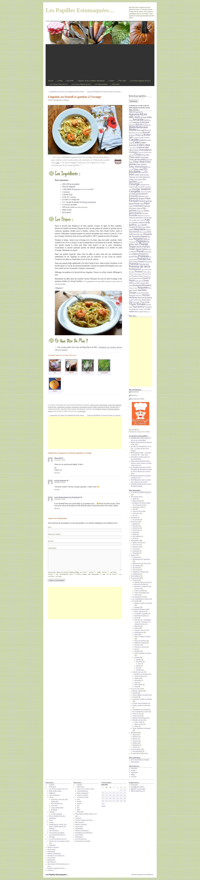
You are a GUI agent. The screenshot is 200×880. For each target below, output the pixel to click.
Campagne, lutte (138, 507)
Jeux (134, 509)
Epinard (133, 198)
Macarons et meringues (140, 718)
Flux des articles (137, 787)
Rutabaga (54, 810)
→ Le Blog (58, 81)
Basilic (139, 124)
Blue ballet (141, 130)
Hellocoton (134, 772)
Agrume (134, 114)
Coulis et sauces (139, 676)
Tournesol (148, 307)
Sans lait (135, 568)
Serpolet (132, 295)
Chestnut (140, 152)
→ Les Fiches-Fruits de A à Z (58, 84)
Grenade (145, 213)
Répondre (57, 472)
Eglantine (141, 196)
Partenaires (134, 522)
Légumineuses (139, 632)
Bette (132, 127)
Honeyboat (139, 218)
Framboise (138, 206)
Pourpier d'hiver (137, 276)
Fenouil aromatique (113, 409)
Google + (134, 770)
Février (79, 801)
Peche (133, 252)
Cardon (147, 137)
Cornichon (140, 182)
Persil (140, 251)
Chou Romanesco (138, 166)
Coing (131, 179)
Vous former (136, 520)
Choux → (52, 797)
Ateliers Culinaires (53, 847)
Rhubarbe (137, 285)
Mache (144, 227)
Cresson (142, 191)
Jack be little (147, 218)
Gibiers (138, 666)
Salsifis (135, 290)
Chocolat (135, 697)
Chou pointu (141, 164)
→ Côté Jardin (114, 84)
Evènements (136, 547)
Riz (135, 649)
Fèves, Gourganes (83, 793)
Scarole (138, 293)
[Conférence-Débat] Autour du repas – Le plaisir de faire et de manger (141, 449)
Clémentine (146, 177)
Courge (134, 184)
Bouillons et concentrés (141, 674)
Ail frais (144, 117)
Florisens (135, 526)
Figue (141, 204)
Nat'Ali (135, 534)
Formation (134, 517)
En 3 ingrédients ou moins (141, 599)
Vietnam (135, 747)
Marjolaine (139, 229)
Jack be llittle (132, 220)
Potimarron (135, 269)
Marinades (137, 680)
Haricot (140, 215)
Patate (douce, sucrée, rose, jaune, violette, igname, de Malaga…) (58, 826)
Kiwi (130, 222)
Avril (78, 799)
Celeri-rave (143, 144)
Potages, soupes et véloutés (143, 603)
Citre (142, 172)
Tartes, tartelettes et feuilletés (142, 728)
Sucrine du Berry (145, 298)
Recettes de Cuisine (135, 432)
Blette (132, 129)
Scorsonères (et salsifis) (56, 833)
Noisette (138, 238)
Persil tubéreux (54, 831)
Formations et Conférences (55, 856)
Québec (135, 743)
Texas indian (145, 302)
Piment (142, 254)
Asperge (135, 122)
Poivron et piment (82, 795)
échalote (67, 192)
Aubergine (144, 122)
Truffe (145, 309)
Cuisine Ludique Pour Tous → (56, 868)
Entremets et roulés (140, 616)
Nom (50, 527)
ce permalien (81, 411)
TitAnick (66, 100)
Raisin (134, 283)
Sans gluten (136, 565)
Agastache (139, 112)
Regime (133, 555)
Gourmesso (136, 528)
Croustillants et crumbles (140, 709)
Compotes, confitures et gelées (142, 699)
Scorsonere (145, 293)
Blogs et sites (95, 405)
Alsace (135, 735)
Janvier (79, 803)
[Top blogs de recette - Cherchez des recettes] (140, 399)
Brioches (135, 693)
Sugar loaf (132, 300)
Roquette (143, 287)
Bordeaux (136, 737)
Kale (147, 219)
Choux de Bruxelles (57, 808)
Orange (50, 411)
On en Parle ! (51, 849)
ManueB (57, 458)
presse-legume (60, 480)
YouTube (133, 776)
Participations (135, 540)
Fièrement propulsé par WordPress (142, 874)
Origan (132, 246)
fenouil (76, 189)
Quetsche (146, 278)
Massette (148, 229)
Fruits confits (138, 722)
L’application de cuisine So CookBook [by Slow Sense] (66, 92)
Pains (136, 682)
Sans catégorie (135, 576)
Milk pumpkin (143, 232)
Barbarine (132, 125)
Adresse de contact (54, 534)
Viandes (137, 657)
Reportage (136, 553)
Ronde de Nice (133, 288)
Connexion (134, 785)
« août (103, 806)
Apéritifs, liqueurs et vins (142, 582)
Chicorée (131, 155)
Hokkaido (132, 218)
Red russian (141, 283)
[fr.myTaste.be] (140, 392)
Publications (51, 851)
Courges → (52, 812)
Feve (136, 203)
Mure (141, 234)
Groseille (133, 215)
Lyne (58, 162)
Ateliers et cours (138, 542)
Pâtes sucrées (138, 724)
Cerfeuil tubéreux (54, 795)
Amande (138, 119)
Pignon (135, 254)
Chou (137, 154)
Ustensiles (136, 513)
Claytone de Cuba (135, 177)
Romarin (146, 285)
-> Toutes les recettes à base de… (141, 492)
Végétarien (136, 574)
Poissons (137, 645)
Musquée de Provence (140, 235)
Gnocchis (137, 626)
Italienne (135, 739)
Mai (78, 808)
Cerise (135, 150)
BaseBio (135, 524)
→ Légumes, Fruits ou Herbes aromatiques (90, 81)
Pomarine (148, 262)
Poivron (141, 261)
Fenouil (88, 372)
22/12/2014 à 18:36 (59, 499)
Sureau (138, 300)
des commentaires (138, 789)
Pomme (133, 263)
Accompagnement (138, 597)
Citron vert (138, 175)
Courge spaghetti (141, 189)
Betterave (142, 127)
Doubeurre (143, 194)
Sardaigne (136, 745)
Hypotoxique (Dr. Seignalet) (141, 559)
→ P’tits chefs (121, 81)
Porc (137, 668)
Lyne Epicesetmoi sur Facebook (67, 497)
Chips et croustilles (140, 593)
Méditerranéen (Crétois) (140, 563)
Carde (141, 137)
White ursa (147, 311)
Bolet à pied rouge (137, 132)
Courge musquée (138, 187)
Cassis (142, 140)
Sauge (132, 292)
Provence (136, 741)
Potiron (139, 271)
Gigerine (139, 208)
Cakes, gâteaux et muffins (141, 695)
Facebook (134, 768)
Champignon (145, 149)
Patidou (145, 249)
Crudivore (136, 557)
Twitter (133, 774)
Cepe (130, 147)
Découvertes (104, 405)
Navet (144, 236)
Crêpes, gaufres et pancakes (142, 705)
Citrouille (146, 175)
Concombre (138, 179)
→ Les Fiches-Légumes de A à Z (139, 81)
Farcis (136, 618)
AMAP (134, 499)
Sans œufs (136, 570)
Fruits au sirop (137, 714)
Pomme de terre (139, 266)
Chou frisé (138, 161)
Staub (134, 538)
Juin (78, 805)
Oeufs (136, 634)
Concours (136, 545)
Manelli (135, 532)
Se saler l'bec (114, 407)
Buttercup (139, 135)
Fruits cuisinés (137, 716)
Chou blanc (144, 157)
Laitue (138, 225)
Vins (134, 515)
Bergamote (147, 125)
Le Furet (135, 549)
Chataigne (133, 152)
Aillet (149, 117)
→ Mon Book (69, 81)
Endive (146, 196)
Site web (50, 541)
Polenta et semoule (140, 647)
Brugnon (132, 135)
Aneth (146, 120)
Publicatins (136, 551)
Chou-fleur (146, 155)
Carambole (136, 137)
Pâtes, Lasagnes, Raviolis (101, 407)
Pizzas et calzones (140, 641)
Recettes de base (138, 672)
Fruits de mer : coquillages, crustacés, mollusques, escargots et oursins (70, 407)
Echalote (98, 409)
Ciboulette (138, 170)
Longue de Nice (135, 227)
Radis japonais (139, 281)
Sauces (136, 595)
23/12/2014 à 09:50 (59, 460)
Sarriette (142, 290)
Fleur (147, 203)
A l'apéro (135, 580)
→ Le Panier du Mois (100, 84)
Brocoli (146, 132)
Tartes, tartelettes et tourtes (142, 653)
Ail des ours (138, 116)
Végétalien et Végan (139, 572)
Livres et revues (137, 511)
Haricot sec (146, 215)
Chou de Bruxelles (137, 159)
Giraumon (140, 211)
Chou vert (138, 169)
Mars (78, 810)
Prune (134, 278)
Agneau (138, 659)
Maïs (131, 232)
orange (73, 197)
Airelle (130, 120)
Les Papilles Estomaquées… (80, 10)
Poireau (143, 256)
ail (71, 194)
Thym (132, 304)
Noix (145, 239)
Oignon (141, 241)
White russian (138, 312)
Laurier (143, 225)
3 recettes (147, 432)
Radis (132, 280)
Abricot (132, 112)
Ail (55, 372)
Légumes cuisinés (140, 630)
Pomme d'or (144, 264)
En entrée (136, 601)
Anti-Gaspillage (137, 751)
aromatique (91, 202)
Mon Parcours (51, 862)
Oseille (139, 247)
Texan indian (136, 302)
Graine (138, 213)
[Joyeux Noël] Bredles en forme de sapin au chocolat (104, 92)
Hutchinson (136, 530)
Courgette (134, 191)
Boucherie (139, 661)
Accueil (50, 81)
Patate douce (135, 249)
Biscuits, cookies (138, 691)
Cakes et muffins (139, 590)
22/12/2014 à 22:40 (59, 482)
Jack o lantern (140, 220)
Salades (137, 607)
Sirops (136, 726)
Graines (136, 678)
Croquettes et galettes (141, 613)
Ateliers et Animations (54, 853)
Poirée (141, 259)
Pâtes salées (138, 684)
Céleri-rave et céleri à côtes (85, 789)
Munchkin (136, 234)
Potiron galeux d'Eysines (141, 274)
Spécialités (134, 732)
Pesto (136, 687)
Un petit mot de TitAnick (138, 753)
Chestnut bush (147, 152)
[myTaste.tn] (140, 395)
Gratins (136, 628)
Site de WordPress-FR (138, 791)
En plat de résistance (114, 405)
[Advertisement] (100, 61)
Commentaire (52, 548)
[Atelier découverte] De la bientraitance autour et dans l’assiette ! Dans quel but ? (141, 463)
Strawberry (138, 295)
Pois (148, 259)
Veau (139, 664)
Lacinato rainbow (137, 222)
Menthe (136, 232)
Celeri (136, 142)
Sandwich (137, 651)
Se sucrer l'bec (135, 689)
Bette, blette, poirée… (56, 791)
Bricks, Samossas (139, 611)
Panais (146, 246)
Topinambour (139, 307)
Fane (148, 198)
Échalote (71, 372)
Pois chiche (133, 262)
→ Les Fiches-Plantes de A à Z (80, 84)
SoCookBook (137, 536)
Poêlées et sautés (140, 643)
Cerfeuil (134, 147)
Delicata (135, 194)
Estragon (141, 199)
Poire (135, 257)
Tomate (141, 304)
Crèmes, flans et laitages (140, 703)
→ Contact (110, 81)
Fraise (131, 206)
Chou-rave (134, 157)
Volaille (138, 670)
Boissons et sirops (140, 584)
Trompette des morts (136, 309)
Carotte (134, 139)
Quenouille (139, 278)
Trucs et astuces (136, 749)
